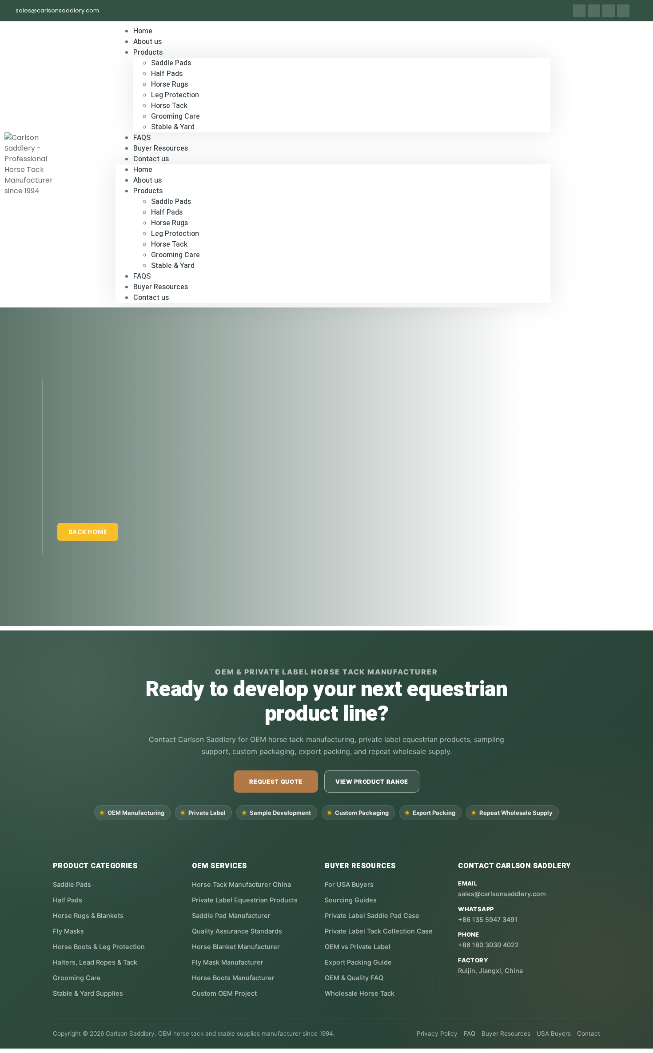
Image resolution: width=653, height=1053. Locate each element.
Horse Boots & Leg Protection (99, 947)
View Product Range (371, 781)
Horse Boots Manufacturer (233, 978)
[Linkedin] (594, 10)
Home (142, 169)
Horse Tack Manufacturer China (241, 885)
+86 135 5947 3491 (488, 920)
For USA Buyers (349, 885)
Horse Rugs (169, 84)
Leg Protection (175, 95)
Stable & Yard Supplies (88, 993)
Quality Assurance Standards (237, 931)
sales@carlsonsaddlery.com (502, 894)
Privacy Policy (437, 1033)
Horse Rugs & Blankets (88, 916)
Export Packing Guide (358, 962)
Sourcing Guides (351, 900)
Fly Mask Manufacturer (227, 962)
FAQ (469, 1033)
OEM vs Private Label (357, 947)
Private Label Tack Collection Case (379, 931)
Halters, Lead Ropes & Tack (95, 962)
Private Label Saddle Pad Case (372, 916)
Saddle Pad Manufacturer (231, 916)
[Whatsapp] (579, 10)
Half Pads (167, 73)
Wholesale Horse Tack (359, 993)
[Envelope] (608, 10)
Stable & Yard (173, 127)
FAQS (142, 276)
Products (148, 52)
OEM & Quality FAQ (354, 978)
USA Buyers (554, 1033)
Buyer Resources (160, 287)
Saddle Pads (171, 63)
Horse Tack (169, 105)
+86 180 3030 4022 (488, 945)
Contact (588, 1033)
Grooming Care (175, 116)
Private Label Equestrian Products (245, 900)
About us (147, 180)
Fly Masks (68, 931)
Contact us (151, 159)
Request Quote (275, 781)
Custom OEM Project (224, 993)
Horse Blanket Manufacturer (236, 947)
